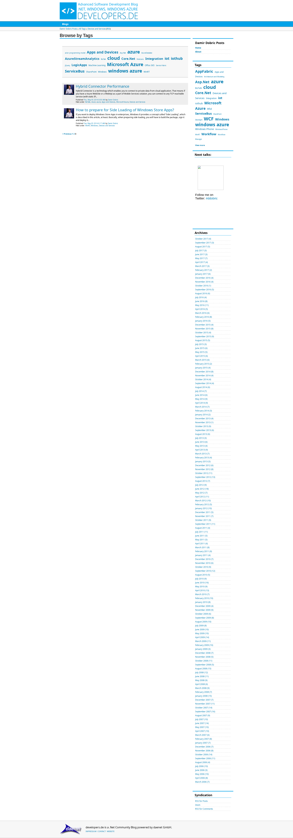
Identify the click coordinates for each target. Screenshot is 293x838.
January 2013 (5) (203, 461)
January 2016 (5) (203, 320)
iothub (199, 103)
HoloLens (140, 59)
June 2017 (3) (201, 254)
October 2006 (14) (203, 754)
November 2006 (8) (204, 750)
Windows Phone (204, 129)
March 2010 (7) (202, 594)
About (198, 51)
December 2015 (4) (204, 324)
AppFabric (204, 71)
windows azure (212, 124)
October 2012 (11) (203, 473)
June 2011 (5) (201, 535)
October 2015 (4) (203, 332)
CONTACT (101, 831)
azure (217, 81)
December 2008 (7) (204, 652)
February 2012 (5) (203, 504)
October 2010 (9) (203, 567)
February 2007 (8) (203, 738)
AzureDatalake (146, 53)
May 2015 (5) (201, 352)
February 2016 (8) (203, 316)
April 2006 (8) (201, 778)
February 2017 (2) (203, 270)
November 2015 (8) (204, 328)
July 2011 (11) (201, 531)
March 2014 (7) (202, 406)
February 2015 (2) (203, 363)
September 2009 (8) (204, 617)
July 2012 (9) (201, 484)
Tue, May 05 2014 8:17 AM (94, 123)
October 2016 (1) (203, 285)
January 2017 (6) (203, 273)
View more (200, 145)
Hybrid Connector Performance (102, 86)
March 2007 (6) (202, 735)
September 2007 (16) (205, 711)
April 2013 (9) (201, 449)
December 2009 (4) (204, 606)
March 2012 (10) (203, 500)
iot (220, 98)
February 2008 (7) (203, 692)
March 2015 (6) (202, 359)
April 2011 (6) (201, 543)
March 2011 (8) (202, 547)
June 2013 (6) (201, 441)
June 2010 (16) (202, 582)
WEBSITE (110, 831)
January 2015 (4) (203, 367)
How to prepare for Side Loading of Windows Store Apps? (125, 109)
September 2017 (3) (204, 242)
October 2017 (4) (203, 238)
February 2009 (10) (204, 645)
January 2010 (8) (203, 602)
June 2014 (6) (201, 395)
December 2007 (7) (204, 699)
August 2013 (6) (202, 434)
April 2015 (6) (201, 356)
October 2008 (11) (203, 660)
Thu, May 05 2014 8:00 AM (94, 100)
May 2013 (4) (201, 445)
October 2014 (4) (203, 379)
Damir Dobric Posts (68, 29)
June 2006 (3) (201, 770)
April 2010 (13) (202, 590)
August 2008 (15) (203, 668)
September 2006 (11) (205, 758)
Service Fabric (161, 65)
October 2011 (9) (203, 520)
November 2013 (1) (204, 422)
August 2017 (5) (202, 246)
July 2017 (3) (201, 250)
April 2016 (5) (201, 309)
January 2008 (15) (203, 695)
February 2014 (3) (203, 410)
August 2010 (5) (202, 574)
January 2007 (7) (203, 742)
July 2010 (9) (201, 578)
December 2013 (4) (204, 418)
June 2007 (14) (202, 723)
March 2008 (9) (202, 688)
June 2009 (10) (202, 629)
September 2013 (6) (204, 430)
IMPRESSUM (91, 831)
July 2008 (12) (201, 672)
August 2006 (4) (202, 762)
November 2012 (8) (204, 469)
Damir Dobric (113, 100)
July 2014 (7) (201, 391)
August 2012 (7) (202, 481)
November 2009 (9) (204, 609)
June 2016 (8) (201, 301)
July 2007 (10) (201, 719)
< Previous (67, 134)
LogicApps (79, 65)
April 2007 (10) (202, 731)
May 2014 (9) (201, 399)
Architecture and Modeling (214, 77)
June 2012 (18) (202, 488)
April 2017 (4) (201, 262)
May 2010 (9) (201, 586)
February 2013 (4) (203, 457)
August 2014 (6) (202, 387)
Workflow (208, 134)
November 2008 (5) (204, 656)
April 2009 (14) (202, 637)
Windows (222, 119)
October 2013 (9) (203, 426)
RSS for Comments (204, 808)
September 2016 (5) (204, 289)
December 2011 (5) (204, 512)
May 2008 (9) (201, 680)
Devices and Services (97, 29)
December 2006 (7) (204, 746)
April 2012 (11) (202, 496)
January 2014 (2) (203, 414)
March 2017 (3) (202, 266)
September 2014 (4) (204, 383)
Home (198, 47)
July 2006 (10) (201, 766)
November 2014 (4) (204, 375)
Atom (197, 805)
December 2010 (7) (204, 559)
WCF (209, 119)
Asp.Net (202, 81)
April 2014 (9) (201, 402)
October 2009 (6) (203, 613)
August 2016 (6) (202, 293)
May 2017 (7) (201, 258)
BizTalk (198, 88)
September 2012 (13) (205, 477)
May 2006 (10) (202, 774)
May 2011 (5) (201, 539)
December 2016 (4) (204, 277)
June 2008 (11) (202, 676)
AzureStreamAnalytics (82, 59)
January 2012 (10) (203, 508)
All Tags (82, 29)
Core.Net (203, 92)
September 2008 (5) (204, 664)
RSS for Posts (201, 801)
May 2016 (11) (202, 305)
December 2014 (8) (204, 371)
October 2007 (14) (203, 707)
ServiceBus (203, 113)
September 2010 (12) (205, 570)
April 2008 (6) (201, 684)
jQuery (67, 65)
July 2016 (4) (201, 297)
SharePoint (217, 114)
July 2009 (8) (201, 625)
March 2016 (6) (202, 313)
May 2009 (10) (202, 633)
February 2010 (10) (204, 598)
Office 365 (149, 65)
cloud (209, 87)
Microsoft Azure (125, 64)
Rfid (209, 108)
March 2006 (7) (202, 781)
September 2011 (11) (205, 524)
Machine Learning (97, 65)
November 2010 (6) (204, 563)
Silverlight (198, 120)
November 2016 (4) (204, 281)
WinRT (197, 135)
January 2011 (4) (203, 555)
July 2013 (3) (201, 438)
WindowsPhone (221, 129)
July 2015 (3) (201, 344)
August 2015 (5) (202, 340)
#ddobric (211, 198)
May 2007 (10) (202, 727)
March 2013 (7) (202, 453)
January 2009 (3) (203, 649)
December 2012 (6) (204, 465)
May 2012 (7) (201, 492)
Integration (211, 98)
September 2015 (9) (204, 336)
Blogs (65, 24)
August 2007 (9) (202, 715)
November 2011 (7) (204, 516)
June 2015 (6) (201, 348)
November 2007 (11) (205, 703)
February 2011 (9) (203, 551)
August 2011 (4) (202, 527)
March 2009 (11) (203, 641)
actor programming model (75, 53)
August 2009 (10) (203, 621)
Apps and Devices (102, 52)
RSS (108, 29)
